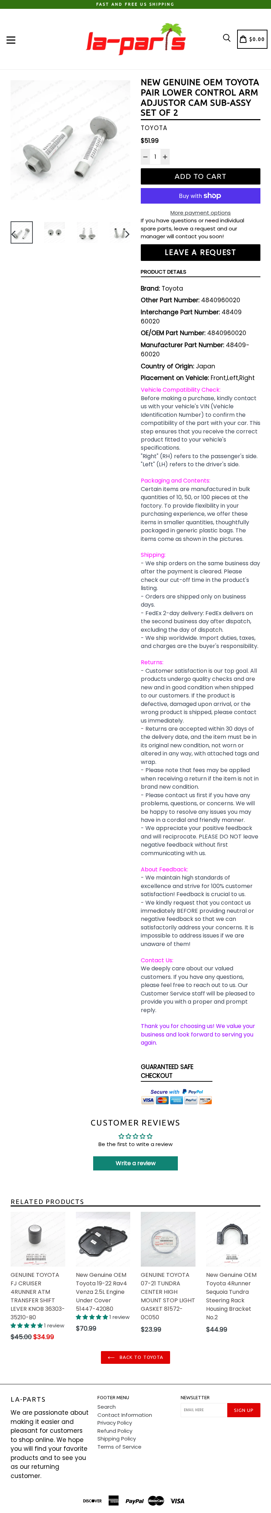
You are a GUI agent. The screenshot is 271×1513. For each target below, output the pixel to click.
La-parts (28, 1399)
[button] (27, 1325)
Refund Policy (114, 1431)
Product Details (163, 271)
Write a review (136, 1163)
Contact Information (124, 1415)
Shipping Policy (116, 1438)
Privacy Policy (114, 1422)
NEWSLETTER (195, 1397)
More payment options (200, 212)
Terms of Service (119, 1446)
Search (106, 1406)
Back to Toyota (140, 1357)
